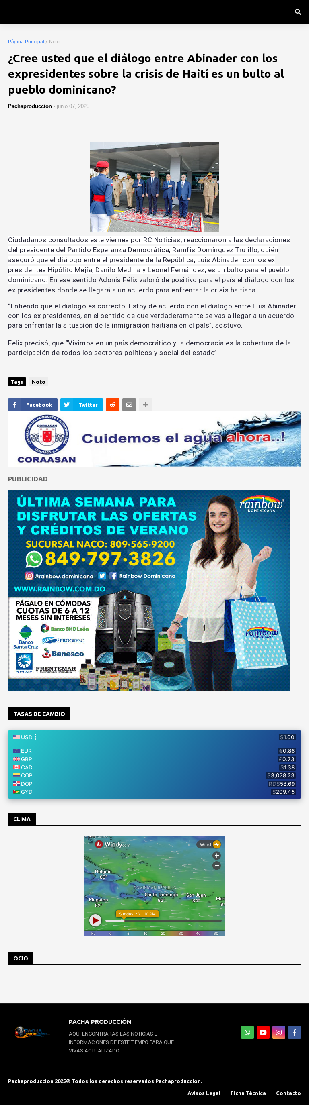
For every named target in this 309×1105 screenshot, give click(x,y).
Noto (54, 42)
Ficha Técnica (248, 1093)
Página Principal (26, 42)
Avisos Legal (203, 1093)
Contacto (288, 1093)
